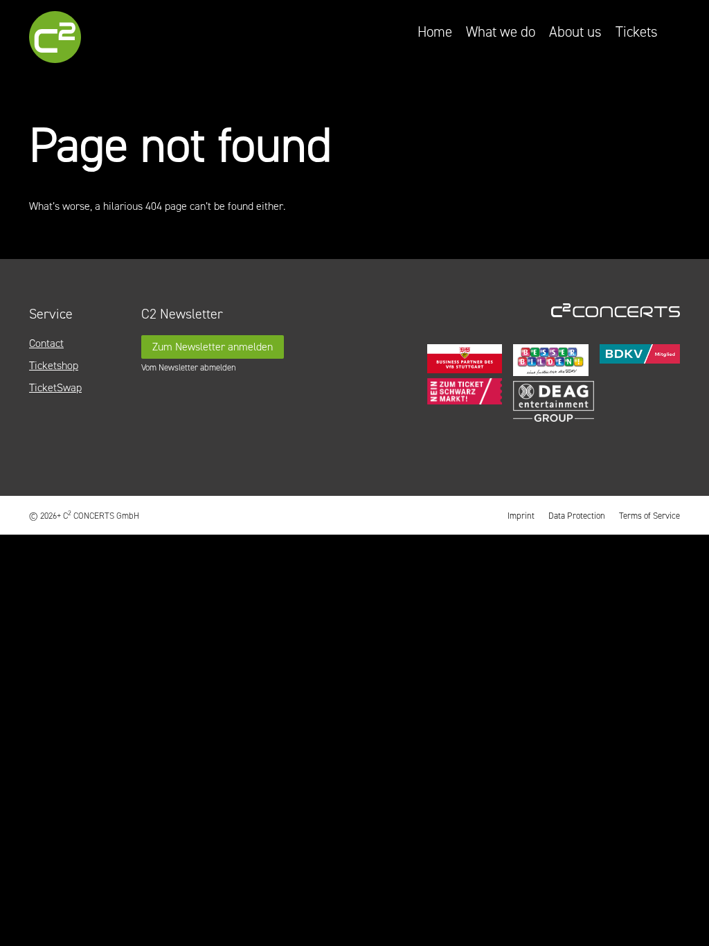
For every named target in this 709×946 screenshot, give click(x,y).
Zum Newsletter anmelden (212, 346)
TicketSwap (55, 387)
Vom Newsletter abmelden (188, 367)
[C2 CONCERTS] (83, 39)
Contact (46, 343)
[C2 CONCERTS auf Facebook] (640, 456)
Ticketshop (53, 365)
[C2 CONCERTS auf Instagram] (670, 456)
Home (435, 32)
